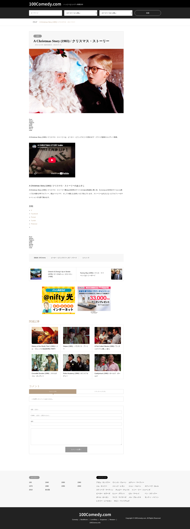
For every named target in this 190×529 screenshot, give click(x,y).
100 (30, 482)
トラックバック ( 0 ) (99, 391)
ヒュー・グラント (118, 493)
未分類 (47, 490)
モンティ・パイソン (152, 497)
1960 (79, 482)
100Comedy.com (95, 514)
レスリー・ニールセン (104, 501)
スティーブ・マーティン (104, 490)
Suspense (103, 519)
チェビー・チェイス (122, 490)
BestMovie (84, 519)
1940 (47, 482)
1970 (31, 486)
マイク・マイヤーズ (119, 497)
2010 (31, 490)
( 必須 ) (34, 409)
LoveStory (93, 519)
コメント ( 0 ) (52, 391)
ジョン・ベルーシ (135, 486)
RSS (30, 518)
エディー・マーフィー (136, 482)
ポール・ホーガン (102, 497)
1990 (63, 486)
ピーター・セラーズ (103, 493)
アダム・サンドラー (103, 482)
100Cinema (42, 258)
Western (112, 519)
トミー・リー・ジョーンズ (141, 490)
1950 (63, 482)
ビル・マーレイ (134, 493)
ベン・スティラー (151, 493)
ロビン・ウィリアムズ (121, 501)
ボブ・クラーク (72, 258)
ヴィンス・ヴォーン (119, 482)
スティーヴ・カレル (152, 486)
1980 (37, 36)
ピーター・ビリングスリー (59, 258)
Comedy (75, 519)
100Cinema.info (95, 522)
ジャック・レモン (118, 486)
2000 (79, 486)
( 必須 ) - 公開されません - (40, 415)
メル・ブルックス (135, 497)
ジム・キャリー (101, 486)
